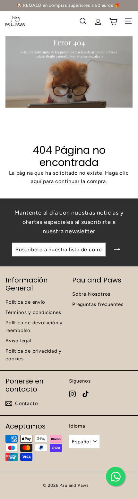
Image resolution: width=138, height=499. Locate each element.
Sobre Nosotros (91, 294)
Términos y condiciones (33, 312)
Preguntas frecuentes (98, 304)
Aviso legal (18, 341)
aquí (36, 181)
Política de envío (25, 302)
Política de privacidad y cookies (33, 355)
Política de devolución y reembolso (34, 326)
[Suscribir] (117, 250)
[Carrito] (113, 21)
